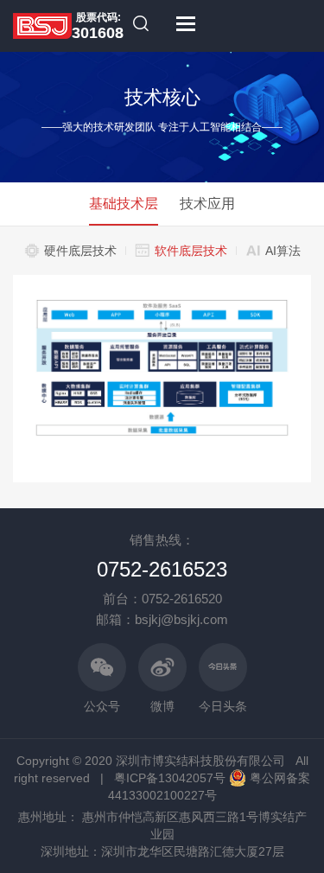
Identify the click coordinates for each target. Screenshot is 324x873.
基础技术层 (123, 203)
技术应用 (207, 203)
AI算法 (283, 251)
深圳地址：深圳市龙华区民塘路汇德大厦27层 (162, 851)
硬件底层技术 (80, 251)
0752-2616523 (162, 569)
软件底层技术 (191, 251)
